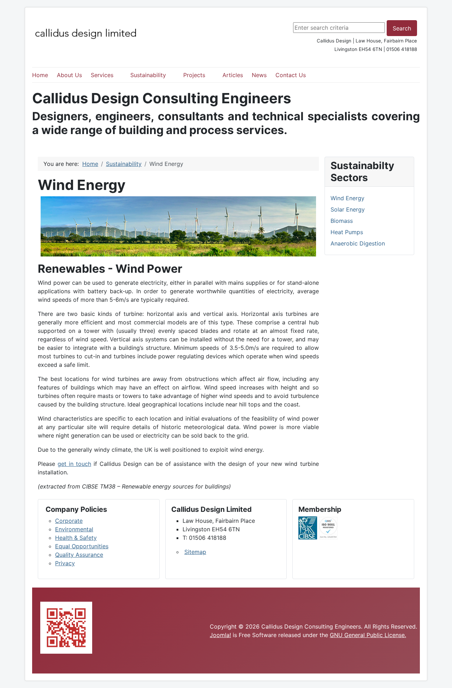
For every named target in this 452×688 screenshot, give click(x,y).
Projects (194, 75)
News (259, 75)
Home (40, 75)
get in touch (74, 463)
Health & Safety (76, 537)
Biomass (342, 220)
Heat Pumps (347, 232)
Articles (232, 75)
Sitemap (195, 551)
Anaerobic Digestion (358, 243)
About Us (69, 75)
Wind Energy (347, 198)
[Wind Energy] (178, 226)
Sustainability (148, 75)
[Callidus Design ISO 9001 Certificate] (328, 527)
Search (402, 28)
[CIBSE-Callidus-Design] (307, 527)
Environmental (74, 529)
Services (102, 75)
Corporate (69, 520)
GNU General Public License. (368, 634)
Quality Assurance (79, 554)
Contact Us (290, 75)
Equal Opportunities (81, 546)
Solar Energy (348, 209)
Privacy (65, 563)
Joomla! (220, 634)
